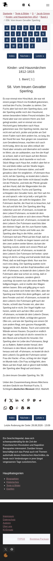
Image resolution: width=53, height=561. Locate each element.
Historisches (12, 482)
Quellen (10, 489)
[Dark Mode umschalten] (29, 5)
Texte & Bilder (13, 485)
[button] (5, 400)
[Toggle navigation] (47, 5)
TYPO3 (21, 539)
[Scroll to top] (46, 554)
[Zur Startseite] (5, 5)
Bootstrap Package (39, 539)
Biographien (12, 479)
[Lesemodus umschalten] (23, 5)
